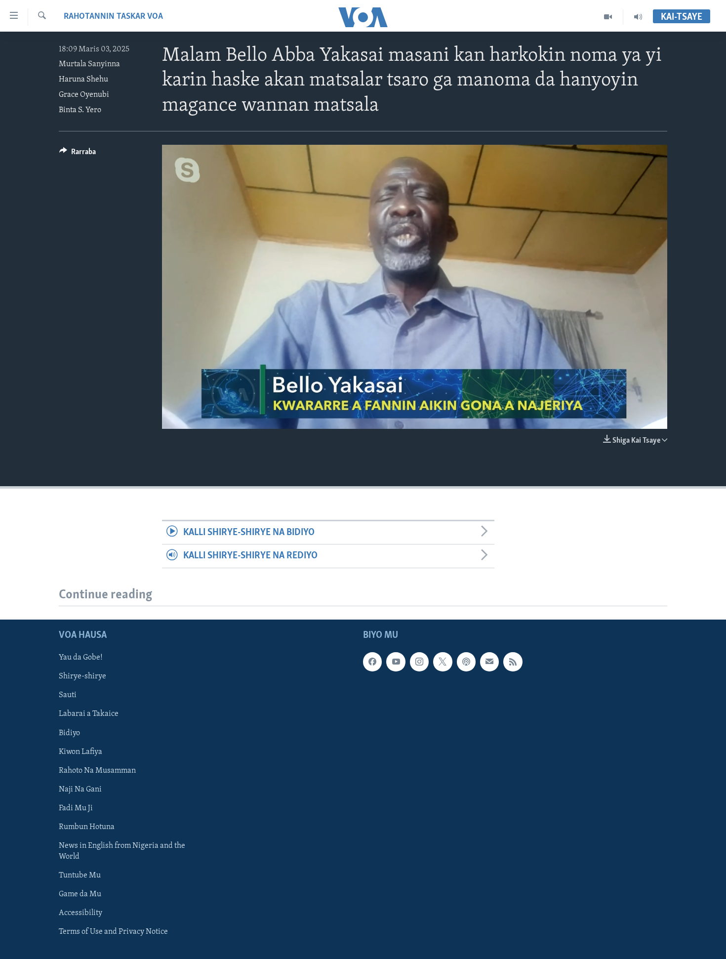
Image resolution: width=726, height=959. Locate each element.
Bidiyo (69, 733)
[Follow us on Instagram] (419, 661)
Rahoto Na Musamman (97, 770)
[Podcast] (466, 661)
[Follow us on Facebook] (372, 661)
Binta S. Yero (80, 110)
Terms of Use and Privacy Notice (113, 932)
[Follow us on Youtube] (395, 661)
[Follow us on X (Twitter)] (442, 661)
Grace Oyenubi (84, 95)
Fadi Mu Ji (76, 808)
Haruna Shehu (83, 79)
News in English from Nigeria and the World (122, 850)
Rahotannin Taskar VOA (113, 16)
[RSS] (512, 661)
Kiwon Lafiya (80, 751)
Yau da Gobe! (81, 658)
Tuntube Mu (80, 875)
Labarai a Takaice (89, 714)
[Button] (77, 154)
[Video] (608, 16)
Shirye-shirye (82, 676)
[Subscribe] (489, 661)
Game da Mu (80, 894)
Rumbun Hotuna (87, 827)
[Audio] (638, 16)
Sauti (68, 695)
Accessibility (80, 913)
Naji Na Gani (80, 789)
